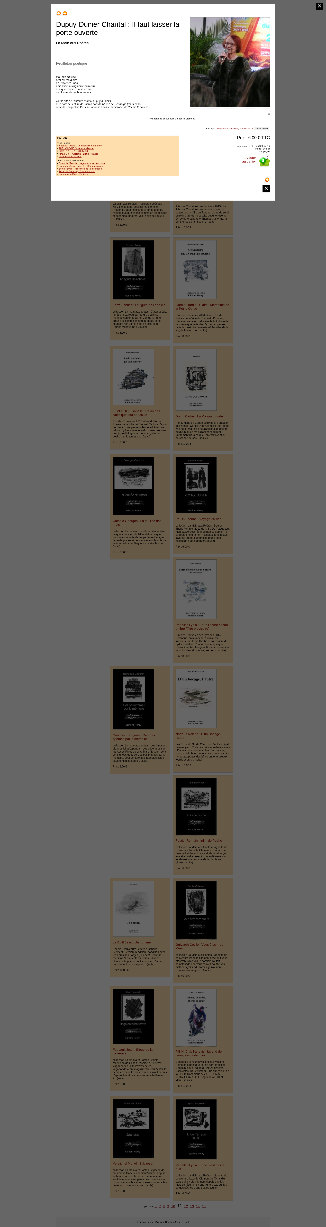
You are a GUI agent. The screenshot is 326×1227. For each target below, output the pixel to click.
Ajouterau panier (249, 159)
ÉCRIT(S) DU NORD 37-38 (73, 151)
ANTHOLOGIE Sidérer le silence (76, 148)
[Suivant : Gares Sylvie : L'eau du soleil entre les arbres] (65, 12)
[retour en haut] (267, 178)
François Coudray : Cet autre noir (77, 171)
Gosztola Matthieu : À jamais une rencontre (82, 163)
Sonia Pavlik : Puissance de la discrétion (80, 168)
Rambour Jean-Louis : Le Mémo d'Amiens (81, 166)
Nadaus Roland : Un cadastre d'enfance (80, 145)
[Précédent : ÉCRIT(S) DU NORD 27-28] (58, 12)
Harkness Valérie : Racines (73, 174)
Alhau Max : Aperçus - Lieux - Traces (78, 153)
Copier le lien (261, 128)
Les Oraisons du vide (70, 156)
